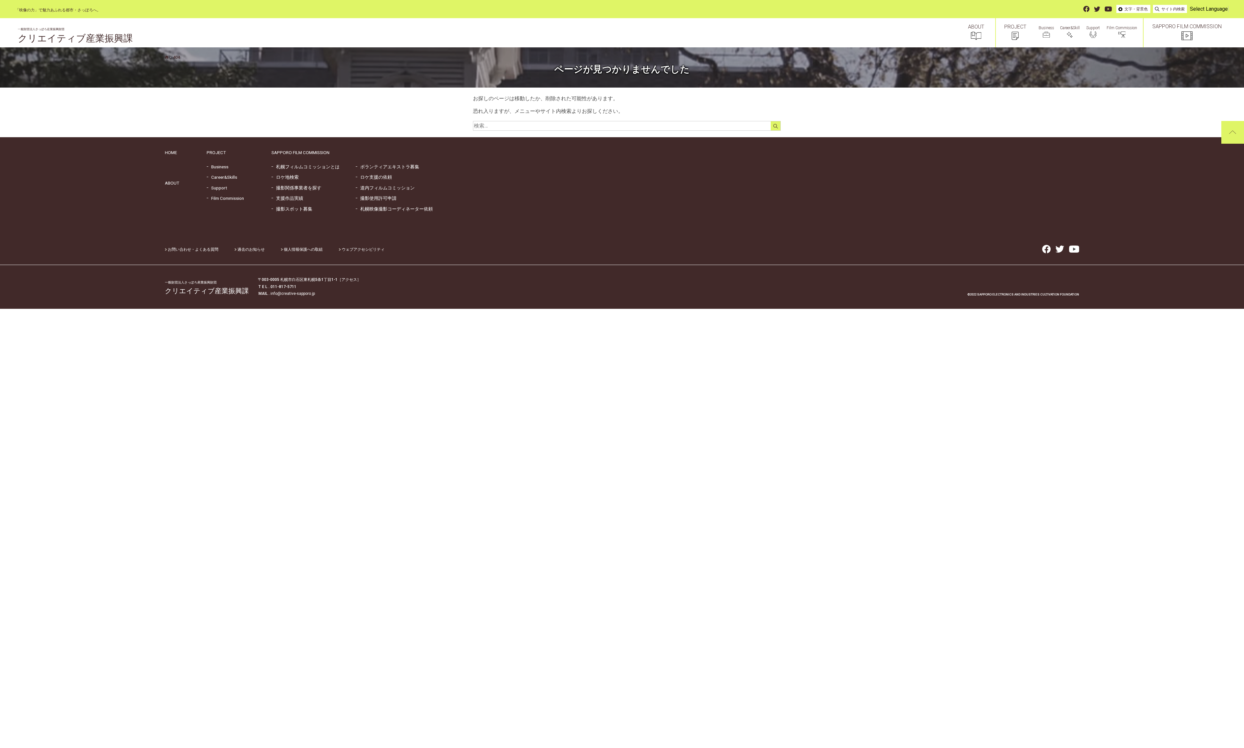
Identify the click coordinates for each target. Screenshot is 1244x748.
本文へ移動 (8, 10)
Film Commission (225, 198)
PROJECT (216, 152)
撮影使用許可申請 (376, 198)
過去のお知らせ (250, 249)
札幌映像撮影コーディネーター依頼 (394, 208)
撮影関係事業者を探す (296, 187)
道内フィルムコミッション (385, 187)
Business (217, 166)
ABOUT (172, 183)
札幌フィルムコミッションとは (305, 166)
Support (217, 187)
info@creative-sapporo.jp (293, 293)
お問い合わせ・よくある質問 (192, 249)
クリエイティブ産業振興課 (75, 36)
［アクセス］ (349, 279)
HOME (171, 152)
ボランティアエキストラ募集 (387, 166)
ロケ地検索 (285, 177)
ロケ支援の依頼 (374, 177)
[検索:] (631, 126)
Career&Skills (222, 177)
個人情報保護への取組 (303, 249)
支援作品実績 (287, 198)
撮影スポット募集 (291, 208)
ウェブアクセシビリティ (363, 249)
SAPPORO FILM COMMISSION (300, 152)
